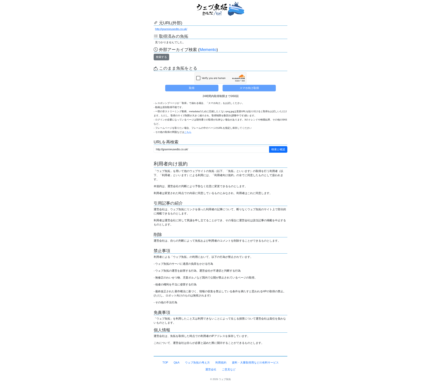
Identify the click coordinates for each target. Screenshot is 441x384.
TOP (165, 362)
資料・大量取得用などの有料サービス (255, 362)
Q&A (177, 362)
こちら (187, 132)
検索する (161, 56)
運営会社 (210, 369)
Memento (208, 49)
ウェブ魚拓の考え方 (197, 362)
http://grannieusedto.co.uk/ (171, 29)
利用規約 (220, 362)
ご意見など (229, 369)
